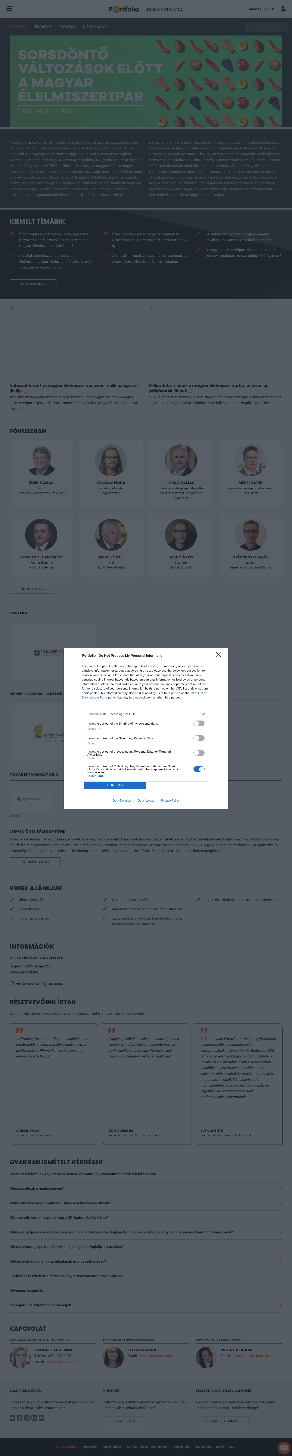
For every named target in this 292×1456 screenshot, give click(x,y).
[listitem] (146, 714)
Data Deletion (122, 800)
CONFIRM (115, 785)
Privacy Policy (170, 800)
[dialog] (146, 728)
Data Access (146, 800)
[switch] (199, 723)
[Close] (220, 656)
